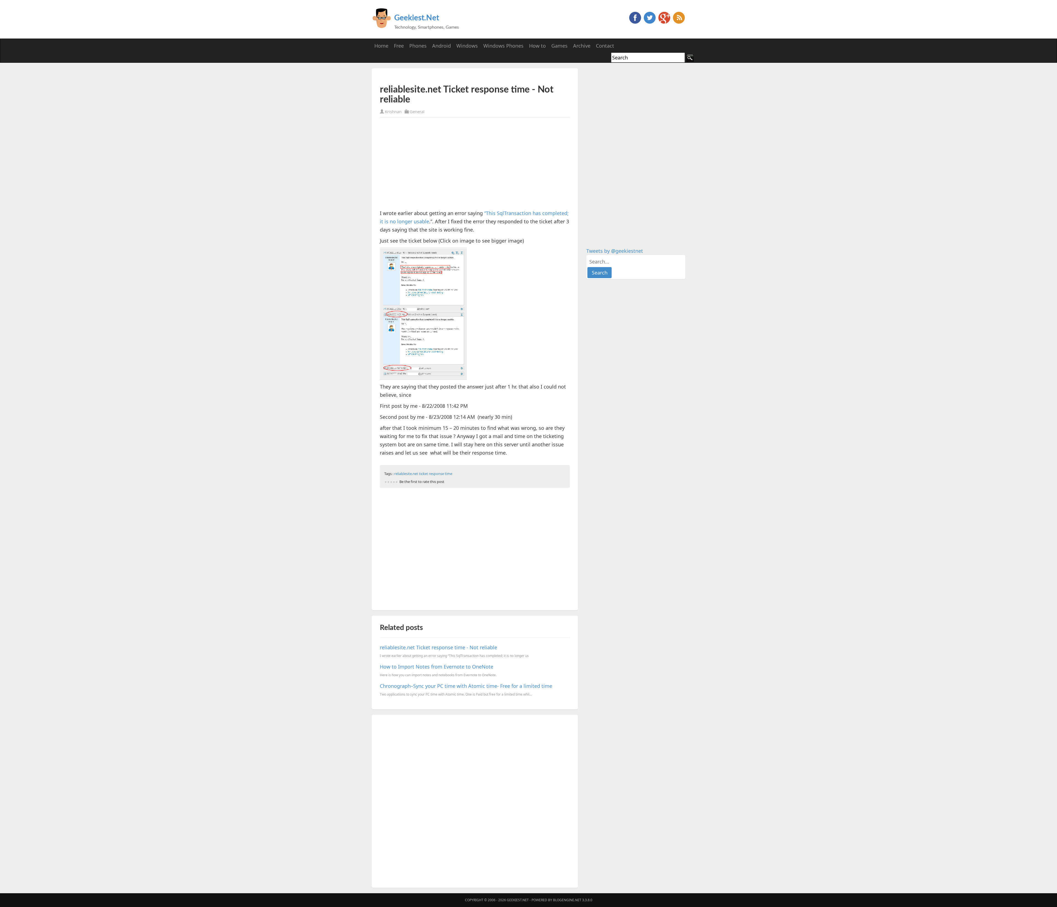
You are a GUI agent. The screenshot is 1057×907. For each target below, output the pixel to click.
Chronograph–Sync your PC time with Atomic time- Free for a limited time (466, 686)
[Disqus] (475, 800)
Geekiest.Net (416, 18)
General (417, 111)
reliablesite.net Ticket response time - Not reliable (438, 647)
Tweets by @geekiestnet (614, 251)
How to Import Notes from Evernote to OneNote (436, 666)
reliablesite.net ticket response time (423, 473)
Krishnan (393, 111)
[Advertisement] (444, 76)
